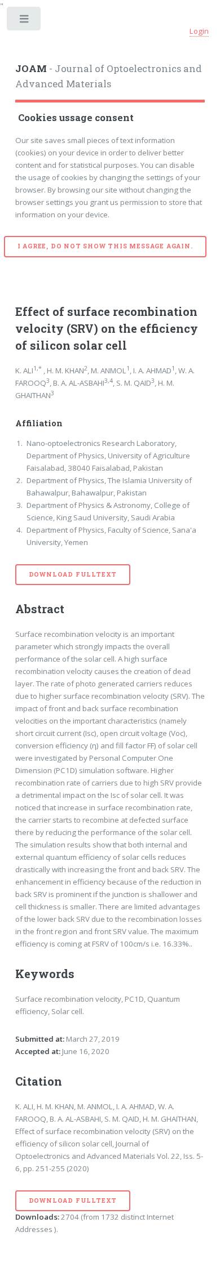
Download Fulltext (73, 574)
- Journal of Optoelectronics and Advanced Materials (108, 77)
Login (199, 31)
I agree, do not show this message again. (105, 246)
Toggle (24, 21)
